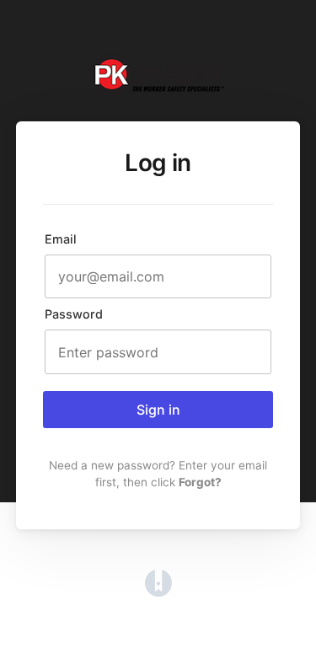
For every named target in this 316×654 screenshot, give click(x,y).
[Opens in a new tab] (158, 591)
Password (74, 314)
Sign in (158, 409)
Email (61, 239)
